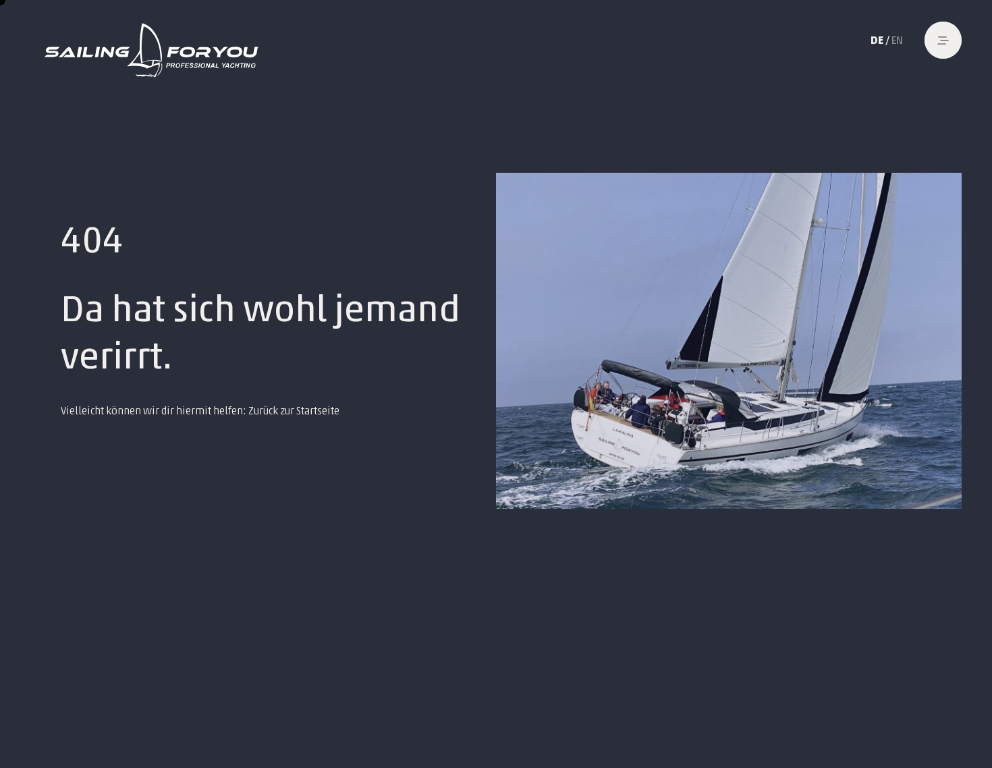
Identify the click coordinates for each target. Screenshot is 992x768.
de (877, 40)
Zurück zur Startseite (293, 410)
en (897, 40)
